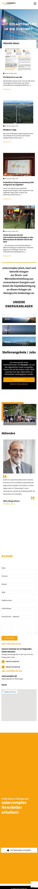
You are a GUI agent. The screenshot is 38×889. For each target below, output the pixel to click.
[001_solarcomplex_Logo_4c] (9, 3)
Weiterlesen (6, 89)
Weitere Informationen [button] (19, 384)
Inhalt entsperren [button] (19, 380)
